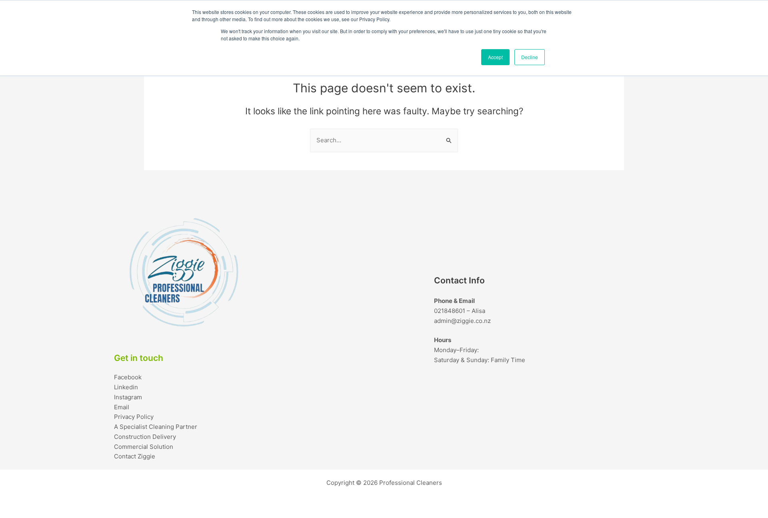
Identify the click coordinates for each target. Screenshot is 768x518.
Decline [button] (529, 57)
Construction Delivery (145, 436)
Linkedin (126, 387)
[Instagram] (618, 383)
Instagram (128, 397)
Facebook (128, 377)
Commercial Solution (143, 446)
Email (121, 407)
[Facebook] (570, 383)
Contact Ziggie (134, 456)
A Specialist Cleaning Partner (155, 426)
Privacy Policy (134, 416)
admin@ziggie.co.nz (462, 321)
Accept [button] (495, 57)
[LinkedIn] (594, 383)
